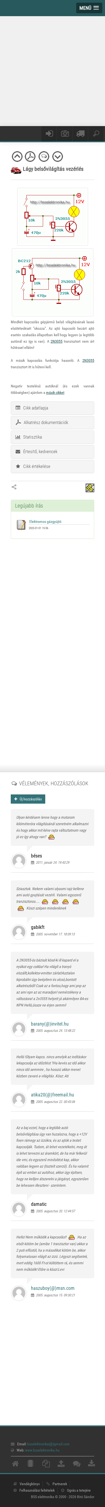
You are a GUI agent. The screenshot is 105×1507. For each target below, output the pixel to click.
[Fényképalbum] (64, 133)
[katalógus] (46, 1465)
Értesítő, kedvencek (39, 451)
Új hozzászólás (29, 799)
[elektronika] (30, 1465)
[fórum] (77, 1465)
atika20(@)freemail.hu (52, 1095)
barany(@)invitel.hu (50, 1024)
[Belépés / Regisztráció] (49, 133)
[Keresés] (95, 133)
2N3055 (56, 341)
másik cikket (55, 392)
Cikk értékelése (35, 466)
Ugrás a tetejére (79, 1490)
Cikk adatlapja (34, 408)
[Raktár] (80, 133)
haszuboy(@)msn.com (53, 1288)
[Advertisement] (52, 70)
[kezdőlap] (15, 1465)
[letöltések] (91, 1465)
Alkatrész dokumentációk (45, 422)
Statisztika (31, 437)
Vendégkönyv (30, 1484)
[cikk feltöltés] (61, 1465)
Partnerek (59, 1484)
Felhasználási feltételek (37, 1490)
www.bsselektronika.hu (42, 1450)
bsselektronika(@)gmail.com (48, 1444)
